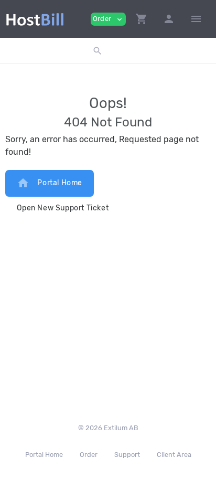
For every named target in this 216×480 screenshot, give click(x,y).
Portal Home (49, 183)
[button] (141, 19)
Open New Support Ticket (63, 208)
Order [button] (108, 19)
